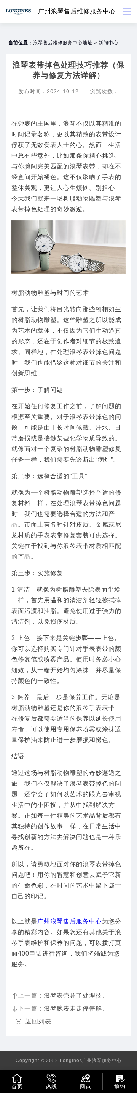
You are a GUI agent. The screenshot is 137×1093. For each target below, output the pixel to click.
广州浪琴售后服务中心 (69, 921)
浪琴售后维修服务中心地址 (62, 42)
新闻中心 (108, 42)
